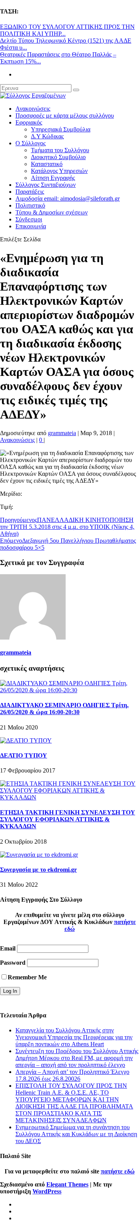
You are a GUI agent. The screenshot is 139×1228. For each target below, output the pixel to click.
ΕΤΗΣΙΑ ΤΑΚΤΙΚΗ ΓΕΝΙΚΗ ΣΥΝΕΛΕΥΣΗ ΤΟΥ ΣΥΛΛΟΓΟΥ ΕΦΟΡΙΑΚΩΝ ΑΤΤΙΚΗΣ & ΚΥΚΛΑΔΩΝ (67, 819)
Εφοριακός (28, 122)
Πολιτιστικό (30, 205)
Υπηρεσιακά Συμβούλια (60, 129)
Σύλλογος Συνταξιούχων (45, 184)
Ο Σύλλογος (30, 143)
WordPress (46, 1191)
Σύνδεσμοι (28, 219)
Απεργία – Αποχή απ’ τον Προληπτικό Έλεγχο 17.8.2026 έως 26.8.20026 (72, 1075)
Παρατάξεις (29, 191)
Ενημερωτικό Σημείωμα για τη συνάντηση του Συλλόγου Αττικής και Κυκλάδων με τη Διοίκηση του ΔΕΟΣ (76, 1134)
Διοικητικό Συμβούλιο (58, 157)
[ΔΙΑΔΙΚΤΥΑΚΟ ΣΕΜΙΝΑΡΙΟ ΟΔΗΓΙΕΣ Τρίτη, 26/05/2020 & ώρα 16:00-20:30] (69, 690)
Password (12, 962)
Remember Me (27, 977)
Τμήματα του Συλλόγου (60, 150)
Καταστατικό (47, 164)
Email (7, 948)
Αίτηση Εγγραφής (53, 177)
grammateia (62, 433)
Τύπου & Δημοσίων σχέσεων (51, 212)
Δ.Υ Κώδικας (47, 136)
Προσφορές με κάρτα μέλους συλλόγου (64, 115)
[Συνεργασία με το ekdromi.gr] (39, 854)
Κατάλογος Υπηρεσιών (59, 171)
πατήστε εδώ (118, 1171)
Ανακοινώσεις (32, 108)
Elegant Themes (67, 1184)
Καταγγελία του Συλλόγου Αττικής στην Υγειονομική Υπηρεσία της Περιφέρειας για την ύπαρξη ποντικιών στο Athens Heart (73, 1037)
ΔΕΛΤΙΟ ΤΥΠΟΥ (23, 755)
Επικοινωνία (30, 226)
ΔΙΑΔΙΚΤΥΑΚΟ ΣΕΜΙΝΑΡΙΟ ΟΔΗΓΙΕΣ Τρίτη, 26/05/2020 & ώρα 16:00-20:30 (64, 708)
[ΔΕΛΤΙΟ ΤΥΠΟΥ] (26, 740)
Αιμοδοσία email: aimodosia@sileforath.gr (67, 198)
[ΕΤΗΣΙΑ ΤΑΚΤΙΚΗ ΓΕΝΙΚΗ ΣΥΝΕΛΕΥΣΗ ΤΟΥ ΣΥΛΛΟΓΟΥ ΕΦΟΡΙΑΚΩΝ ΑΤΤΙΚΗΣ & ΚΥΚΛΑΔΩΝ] (69, 797)
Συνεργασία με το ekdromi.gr (38, 869)
